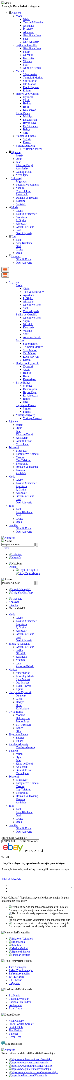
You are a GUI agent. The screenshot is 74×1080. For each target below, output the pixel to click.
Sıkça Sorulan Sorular (21, 1023)
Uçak (19, 252)
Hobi (26, 106)
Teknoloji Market (33, 77)
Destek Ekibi (16, 1027)
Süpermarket (30, 74)
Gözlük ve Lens (32, 35)
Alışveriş (16, 12)
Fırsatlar (15, 256)
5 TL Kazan (15, 980)
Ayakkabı (28, 25)
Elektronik (22, 194)
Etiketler (13, 605)
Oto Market (29, 84)
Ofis (25, 132)
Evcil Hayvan (31, 87)
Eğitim (27, 90)
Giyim (26, 19)
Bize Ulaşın (15, 1008)
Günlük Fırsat (23, 171)
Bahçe (26, 129)
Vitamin (27, 61)
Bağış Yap (14, 983)
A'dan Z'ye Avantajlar (21, 970)
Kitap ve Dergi (24, 165)
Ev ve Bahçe (23, 113)
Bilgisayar (21, 181)
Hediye (27, 103)
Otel (18, 246)
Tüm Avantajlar (17, 967)
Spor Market (30, 80)
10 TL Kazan (16, 976)
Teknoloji (16, 178)
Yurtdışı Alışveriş (25, 145)
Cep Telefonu (23, 191)
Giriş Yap (34, 573)
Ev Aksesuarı (30, 126)
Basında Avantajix (19, 998)
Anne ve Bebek (32, 67)
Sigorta (27, 139)
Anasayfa (14, 601)
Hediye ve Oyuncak (27, 93)
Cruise (19, 249)
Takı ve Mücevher (33, 22)
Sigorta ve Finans (26, 135)
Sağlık (26, 51)
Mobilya (28, 116)
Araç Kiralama (24, 243)
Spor (25, 64)
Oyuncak (28, 96)
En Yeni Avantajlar (19, 973)
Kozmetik (28, 58)
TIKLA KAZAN (11, 878)
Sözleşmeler (15, 1005)
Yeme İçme (22, 174)
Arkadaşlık (22, 168)
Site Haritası (15, 1030)
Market (20, 71)
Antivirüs (21, 204)
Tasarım (20, 200)
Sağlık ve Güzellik (26, 45)
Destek (5, 548)
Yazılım (20, 187)
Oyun (19, 158)
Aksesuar (28, 32)
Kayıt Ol (33, 570)
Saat (25, 38)
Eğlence (15, 152)
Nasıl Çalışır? (16, 1020)
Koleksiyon (29, 109)
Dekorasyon (30, 119)
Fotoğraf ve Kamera (27, 184)
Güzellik (28, 54)
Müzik (19, 155)
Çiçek (26, 100)
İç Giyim (28, 28)
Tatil (13, 236)
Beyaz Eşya (29, 122)
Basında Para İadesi (20, 1001)
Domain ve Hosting (27, 197)
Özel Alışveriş (31, 41)
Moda (19, 15)
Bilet (18, 161)
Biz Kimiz (14, 995)
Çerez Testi (15, 1036)
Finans (27, 142)
